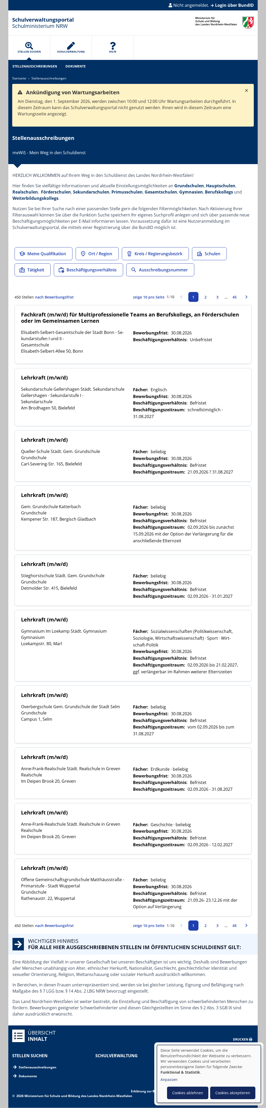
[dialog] (209, 1074)
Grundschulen (189, 186)
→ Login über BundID (232, 5)
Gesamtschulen (161, 192)
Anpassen (169, 1079)
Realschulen (25, 192)
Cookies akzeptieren (232, 1092)
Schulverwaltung (116, 1056)
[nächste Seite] (246, 297)
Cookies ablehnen (187, 1092)
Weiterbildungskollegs (35, 198)
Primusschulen (127, 192)
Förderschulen (56, 192)
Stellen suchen (30, 1056)
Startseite (19, 78)
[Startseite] (224, 23)
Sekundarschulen (91, 192)
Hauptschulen (220, 186)
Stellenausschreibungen (34, 66)
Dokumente (75, 66)
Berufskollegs (219, 192)
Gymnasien (191, 192)
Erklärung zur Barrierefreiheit (154, 1091)
